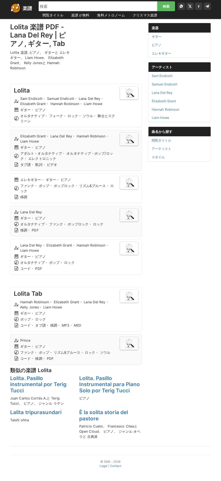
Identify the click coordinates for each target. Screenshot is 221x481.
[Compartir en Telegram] (207, 6)
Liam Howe (160, 118)
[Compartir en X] (190, 6)
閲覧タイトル (53, 15)
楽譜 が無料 (80, 15)
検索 (166, 6)
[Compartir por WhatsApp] (181, 6)
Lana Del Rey (162, 93)
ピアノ (156, 45)
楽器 (155, 28)
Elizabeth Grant (164, 101)
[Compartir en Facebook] (198, 6)
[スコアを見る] (129, 92)
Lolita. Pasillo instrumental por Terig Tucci (38, 384)
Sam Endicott (162, 76)
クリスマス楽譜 (145, 15)
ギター (156, 37)
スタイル (158, 157)
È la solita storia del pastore (103, 415)
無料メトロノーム (111, 15)
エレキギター (161, 53)
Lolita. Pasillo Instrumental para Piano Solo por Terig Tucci (109, 384)
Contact (116, 466)
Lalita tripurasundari (36, 412)
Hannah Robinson (166, 109)
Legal (103, 466)
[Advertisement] (110, 50)
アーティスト (162, 67)
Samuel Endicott (165, 84)
